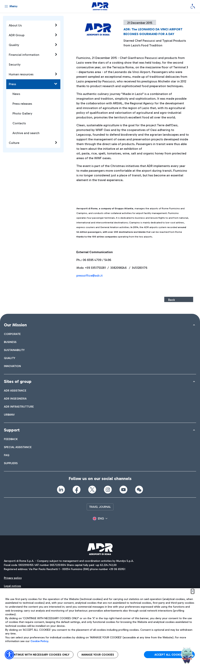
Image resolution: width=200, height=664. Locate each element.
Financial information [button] (24, 55)
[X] (92, 489)
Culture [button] (14, 143)
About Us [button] (15, 25)
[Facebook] (76, 489)
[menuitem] (12, 334)
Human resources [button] (21, 74)
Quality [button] (14, 45)
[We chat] (139, 489)
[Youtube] (123, 489)
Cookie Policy (39, 641)
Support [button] (12, 430)
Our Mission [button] (15, 324)
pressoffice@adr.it (89, 275)
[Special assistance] (192, 6)
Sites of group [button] (17, 381)
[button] (100, 518)
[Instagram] (108, 489)
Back (171, 300)
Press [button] (12, 84)
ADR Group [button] (16, 35)
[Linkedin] (61, 489)
